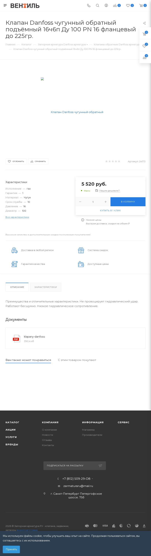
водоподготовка (27, 530)
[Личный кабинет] (106, 6)
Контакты (48, 445)
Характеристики (46, 287)
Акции (11, 429)
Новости (47, 434)
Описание (17, 287)
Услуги (11, 437)
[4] (115, 161)
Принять (11, 549)
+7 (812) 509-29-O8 (76, 478)
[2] (109, 161)
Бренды (12, 444)
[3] (112, 161)
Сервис (123, 422)
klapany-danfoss (34, 336)
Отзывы (47, 440)
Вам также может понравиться (28, 360)
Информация (93, 422)
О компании (49, 429)
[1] (106, 161)
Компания (50, 422)
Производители (92, 434)
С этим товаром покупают (77, 360)
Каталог (12, 422)
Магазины (88, 429)
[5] (118, 161)
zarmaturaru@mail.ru (78, 486)
